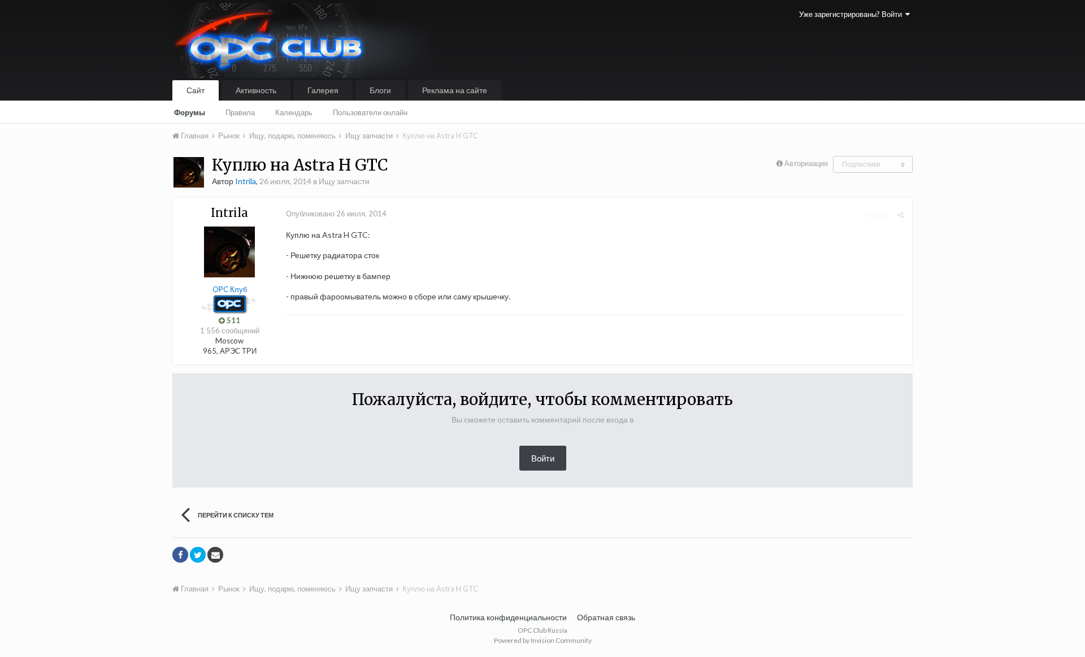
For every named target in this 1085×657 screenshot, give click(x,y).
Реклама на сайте (454, 90)
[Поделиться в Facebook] (180, 555)
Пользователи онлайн (370, 112)
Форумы (189, 112)
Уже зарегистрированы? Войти (852, 14)
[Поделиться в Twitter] (198, 555)
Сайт (195, 90)
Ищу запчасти (344, 181)
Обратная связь (606, 617)
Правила (240, 112)
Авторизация (806, 163)
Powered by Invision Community (543, 640)
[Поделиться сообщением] (900, 214)
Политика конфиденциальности (508, 617)
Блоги (380, 90)
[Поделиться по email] (215, 555)
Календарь (294, 112)
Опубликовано (336, 213)
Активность (256, 90)
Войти (542, 458)
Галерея (322, 90)
